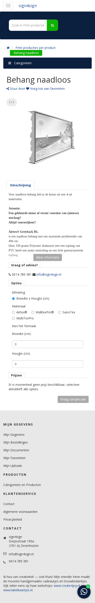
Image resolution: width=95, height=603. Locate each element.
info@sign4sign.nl (48, 274)
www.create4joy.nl (67, 585)
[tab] (20, 185)
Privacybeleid (12, 519)
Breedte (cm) (21, 334)
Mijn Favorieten (14, 458)
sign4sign (28, 5)
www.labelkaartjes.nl (17, 590)
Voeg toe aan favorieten (47, 88)
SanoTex (69, 312)
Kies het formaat (24, 326)
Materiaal (18, 306)
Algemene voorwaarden (20, 511)
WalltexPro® (45, 312)
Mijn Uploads (12, 466)
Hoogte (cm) (21, 353)
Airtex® (21, 312)
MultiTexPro (25, 318)
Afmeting (18, 292)
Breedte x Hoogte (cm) (32, 298)
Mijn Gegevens (14, 434)
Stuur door (17, 88)
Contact (9, 504)
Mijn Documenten (16, 450)
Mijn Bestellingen (15, 442)
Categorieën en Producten (22, 485)
